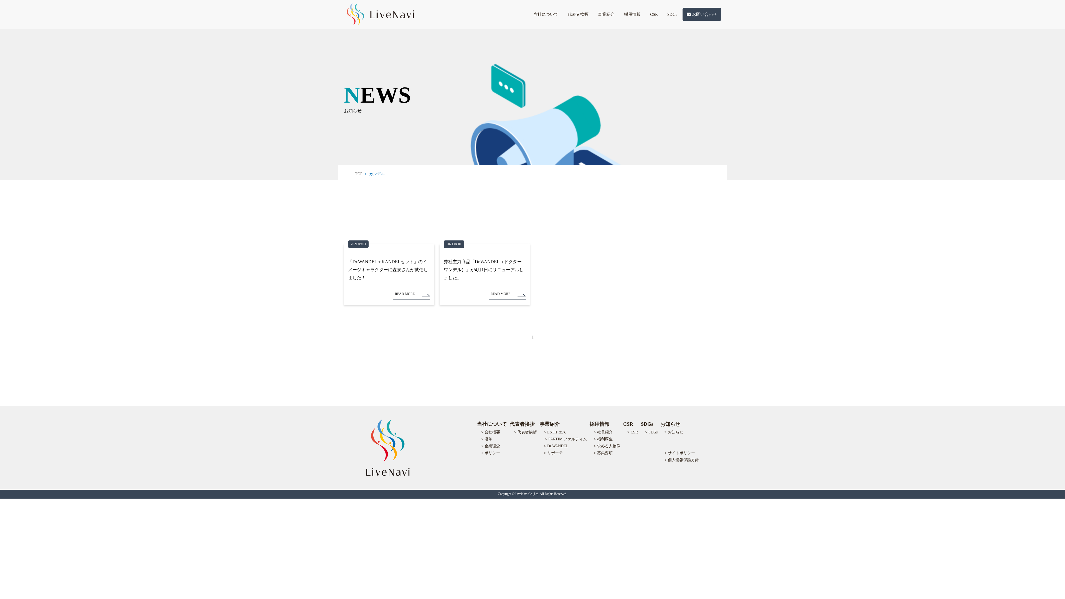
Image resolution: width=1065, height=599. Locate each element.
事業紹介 (606, 14)
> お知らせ (674, 432)
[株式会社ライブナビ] (379, 21)
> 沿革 (486, 439)
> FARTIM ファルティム (566, 439)
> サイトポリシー (680, 453)
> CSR (632, 432)
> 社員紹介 (603, 432)
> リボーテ (553, 453)
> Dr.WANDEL (556, 446)
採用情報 (632, 14)
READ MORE (405, 294)
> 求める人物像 (607, 446)
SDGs (672, 14)
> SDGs (651, 432)
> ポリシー (490, 453)
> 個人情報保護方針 (682, 460)
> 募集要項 (603, 453)
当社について (545, 14)
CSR (654, 14)
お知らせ (670, 424)
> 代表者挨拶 (525, 432)
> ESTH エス (555, 432)
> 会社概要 (490, 432)
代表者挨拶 (578, 14)
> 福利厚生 (603, 439)
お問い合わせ (704, 14)
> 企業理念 (490, 446)
